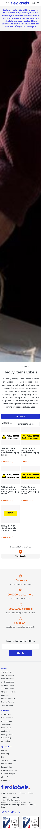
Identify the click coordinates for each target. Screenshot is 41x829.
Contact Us (5, 780)
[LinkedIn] (9, 812)
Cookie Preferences (9, 770)
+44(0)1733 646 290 (10, 797)
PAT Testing (6, 738)
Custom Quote (7, 672)
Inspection (5, 741)
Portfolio (4, 750)
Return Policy (6, 764)
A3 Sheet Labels (7, 688)
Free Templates (7, 678)
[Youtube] (12, 812)
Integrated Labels (8, 698)
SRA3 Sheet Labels (8, 692)
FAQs (3, 757)
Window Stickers (7, 718)
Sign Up (20, 653)
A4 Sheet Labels (7, 682)
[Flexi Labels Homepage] (20, 3)
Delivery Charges (8, 774)
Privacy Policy (6, 767)
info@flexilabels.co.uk (10, 800)
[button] (2, 3)
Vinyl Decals (6, 724)
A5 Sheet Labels (7, 685)
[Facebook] (2, 812)
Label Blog (5, 754)
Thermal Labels (7, 705)
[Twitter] (6, 812)
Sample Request (7, 675)
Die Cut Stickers (7, 702)
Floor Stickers (6, 721)
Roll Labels (5, 695)
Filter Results (20, 416)
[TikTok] (16, 812)
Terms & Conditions (9, 760)
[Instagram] (19, 812)
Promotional (6, 728)
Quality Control (7, 734)
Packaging (5, 731)
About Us (4, 777)
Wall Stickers (6, 714)
